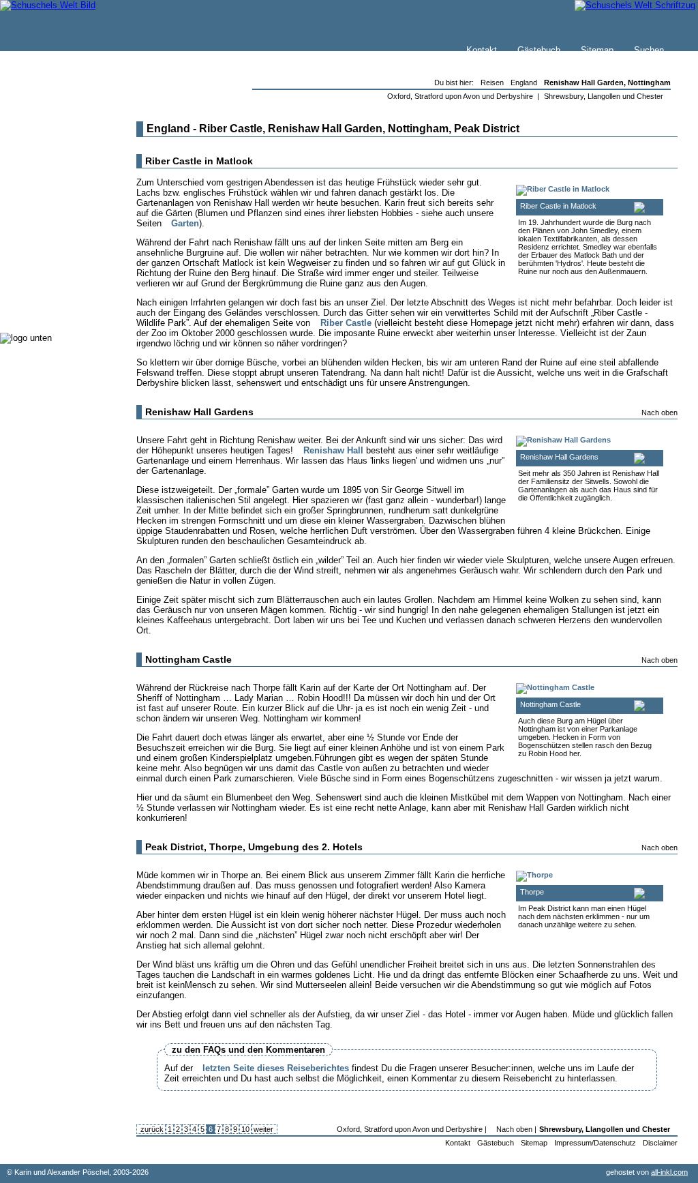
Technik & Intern (61, 293)
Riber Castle (345, 323)
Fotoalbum (50, 306)
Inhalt (40, 182)
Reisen (43, 211)
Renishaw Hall (333, 450)
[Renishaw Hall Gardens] (563, 440)
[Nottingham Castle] (555, 687)
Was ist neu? (55, 154)
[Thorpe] (534, 875)
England (524, 82)
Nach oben (659, 412)
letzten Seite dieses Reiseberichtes (275, 1068)
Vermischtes (53, 279)
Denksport (49, 265)
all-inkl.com (669, 1172)
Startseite (48, 141)
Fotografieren (55, 238)
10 (245, 1129)
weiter (264, 1129)
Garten (185, 223)
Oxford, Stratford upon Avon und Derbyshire (460, 96)
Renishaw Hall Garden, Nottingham (607, 82)
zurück (151, 1129)
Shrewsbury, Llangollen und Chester (603, 96)
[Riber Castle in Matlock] (562, 189)
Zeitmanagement (62, 252)
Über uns (47, 168)
